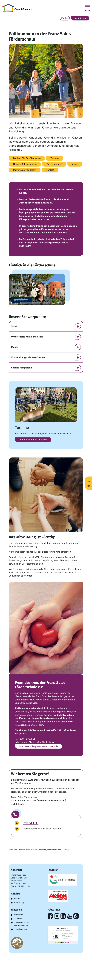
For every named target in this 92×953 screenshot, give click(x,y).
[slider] (35, 303)
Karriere (65, 18)
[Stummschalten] (58, 303)
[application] (37, 289)
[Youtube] (69, 916)
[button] (37, 289)
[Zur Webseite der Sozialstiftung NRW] (62, 879)
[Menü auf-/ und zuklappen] (87, 5)
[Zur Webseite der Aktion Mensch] (58, 895)
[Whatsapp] (76, 916)
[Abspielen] (12, 303)
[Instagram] (56, 916)
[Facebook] (50, 916)
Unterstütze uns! (80, 18)
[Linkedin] (63, 916)
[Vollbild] (62, 303)
